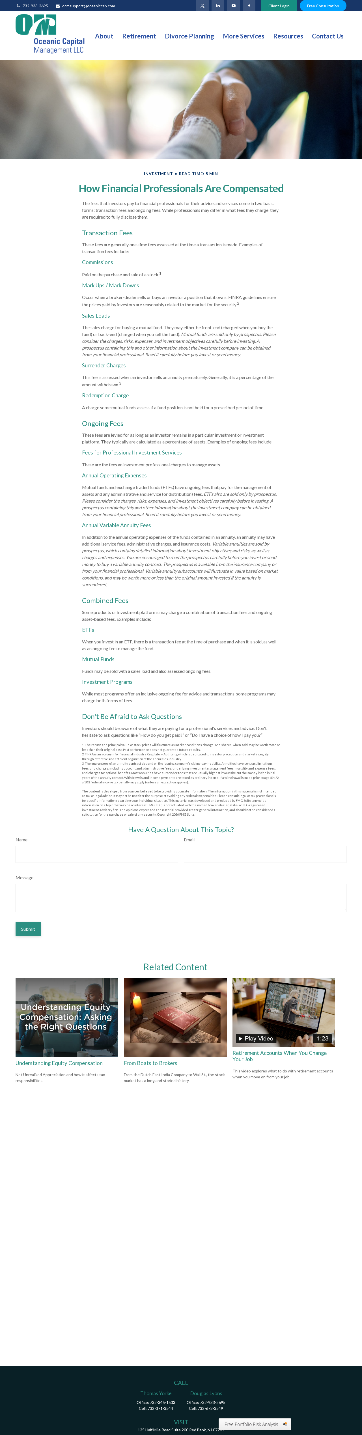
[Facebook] (249, 5)
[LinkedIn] (218, 5)
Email (189, 839)
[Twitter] (202, 5)
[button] (104, 35)
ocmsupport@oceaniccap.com (88, 5)
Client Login (279, 5)
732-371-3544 (160, 1408)
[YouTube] (233, 5)
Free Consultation (323, 5)
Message (24, 877)
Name (21, 839)
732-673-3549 (210, 1408)
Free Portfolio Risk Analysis (251, 1424)
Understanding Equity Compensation (59, 1063)
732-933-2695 (35, 5)
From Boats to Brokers (150, 1063)
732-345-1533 (162, 1402)
